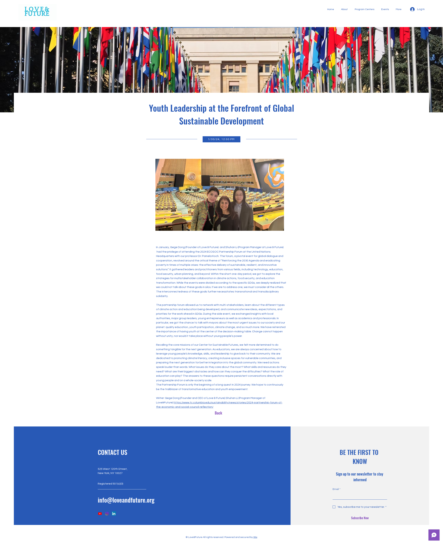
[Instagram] (107, 513)
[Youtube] (100, 513)
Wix (255, 537)
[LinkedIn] (114, 513)
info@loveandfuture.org (126, 499)
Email (336, 489)
